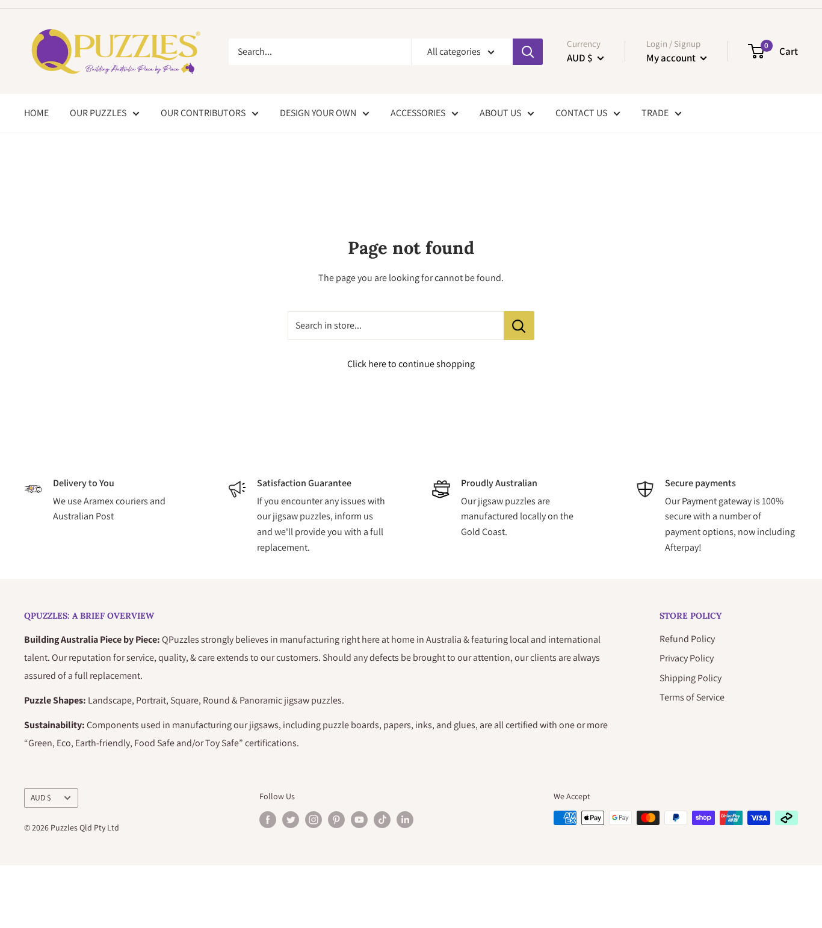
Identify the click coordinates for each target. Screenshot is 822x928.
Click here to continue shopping (411, 363)
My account (671, 57)
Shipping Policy (691, 678)
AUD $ (41, 797)
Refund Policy (687, 639)
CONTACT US (581, 113)
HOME (36, 113)
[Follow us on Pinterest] (336, 819)
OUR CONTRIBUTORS (203, 113)
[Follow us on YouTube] (359, 819)
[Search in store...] (519, 325)
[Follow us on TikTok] (382, 819)
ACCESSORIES (418, 113)
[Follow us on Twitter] (290, 819)
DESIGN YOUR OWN (318, 113)
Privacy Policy (687, 658)
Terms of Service (692, 697)
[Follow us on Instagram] (313, 819)
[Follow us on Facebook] (267, 819)
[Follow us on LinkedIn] (405, 819)
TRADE (655, 113)
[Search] (528, 52)
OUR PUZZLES (98, 113)
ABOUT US (500, 113)
